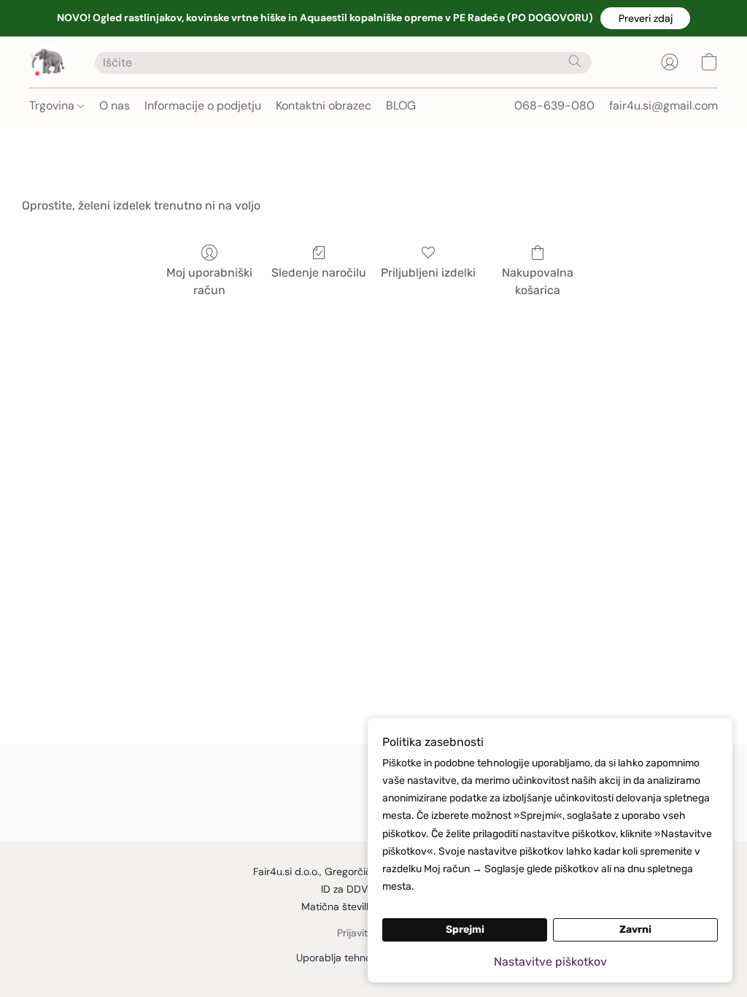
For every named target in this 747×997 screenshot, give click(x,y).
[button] (645, 18)
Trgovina (53, 105)
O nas (114, 105)
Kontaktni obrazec (323, 105)
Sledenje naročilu (318, 273)
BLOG (401, 105)
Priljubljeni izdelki (428, 273)
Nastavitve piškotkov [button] (550, 962)
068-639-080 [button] (554, 105)
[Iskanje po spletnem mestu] (575, 61)
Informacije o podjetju (202, 105)
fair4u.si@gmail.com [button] (663, 105)
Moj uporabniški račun (209, 281)
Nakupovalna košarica (537, 281)
